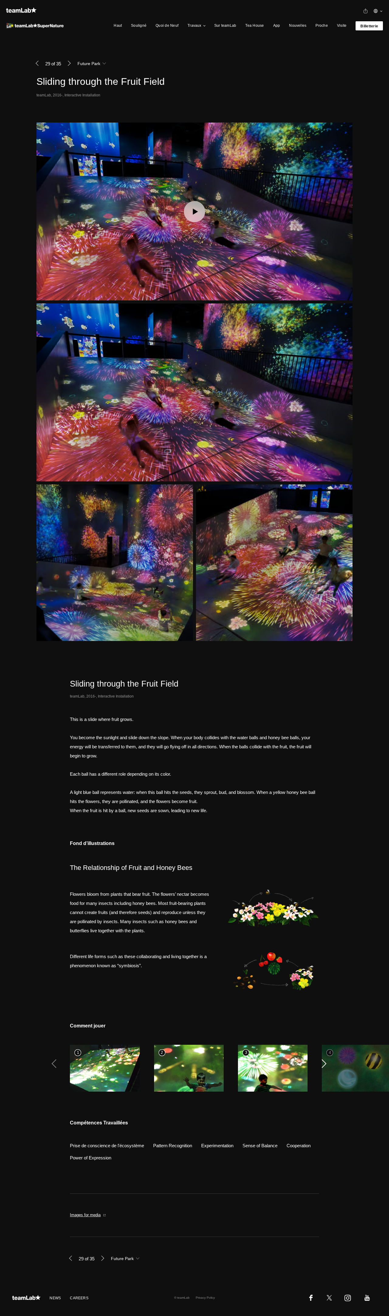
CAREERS (79, 1298)
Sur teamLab (225, 25)
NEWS (55, 1298)
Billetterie (369, 26)
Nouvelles (297, 25)
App (276, 25)
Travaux (194, 25)
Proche (321, 25)
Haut (118, 25)
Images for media (85, 1215)
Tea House (254, 25)
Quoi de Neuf (167, 25)
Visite (341, 25)
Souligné (138, 25)
